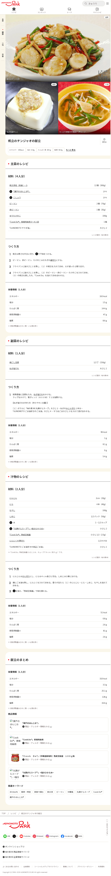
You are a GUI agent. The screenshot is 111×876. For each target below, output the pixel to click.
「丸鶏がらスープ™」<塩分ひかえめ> (28, 528)
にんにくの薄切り (17, 540)
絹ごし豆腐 (14, 362)
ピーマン (13, 203)
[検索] (85, 3)
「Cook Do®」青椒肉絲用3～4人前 (24, 221)
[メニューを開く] (107, 3)
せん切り (26, 576)
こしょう (17, 197)
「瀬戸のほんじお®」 (21, 191)
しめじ (12, 516)
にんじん (13, 498)
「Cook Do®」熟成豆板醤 (20, 534)
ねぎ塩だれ (14, 368)
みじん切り (70, 408)
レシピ (13, 813)
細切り (53, 260)
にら (11, 504)
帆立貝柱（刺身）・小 (18, 185)
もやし (12, 510)
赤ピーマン (14, 209)
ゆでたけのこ (15, 215)
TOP (4, 813)
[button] (93, 3)
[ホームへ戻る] (10, 3)
